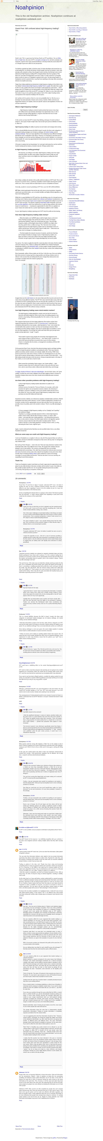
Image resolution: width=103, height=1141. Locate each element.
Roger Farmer (72, 181)
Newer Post (19, 1126)
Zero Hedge (72, 225)
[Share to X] (41, 474)
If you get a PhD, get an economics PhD (81, 39)
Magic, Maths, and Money (75, 210)
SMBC (70, 251)
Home (39, 1126)
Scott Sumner (72, 183)
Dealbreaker (72, 202)
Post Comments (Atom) (28, 1129)
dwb (20, 849)
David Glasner (72, 127)
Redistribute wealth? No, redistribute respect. (76, 50)
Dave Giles (72, 237)
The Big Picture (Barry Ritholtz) (77, 220)
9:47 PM (28, 741)
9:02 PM (26, 836)
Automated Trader (45, 202)
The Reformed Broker (74, 222)
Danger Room (72, 266)
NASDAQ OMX (34, 246)
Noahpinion (29, 7)
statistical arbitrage (20, 133)
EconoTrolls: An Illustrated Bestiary (80, 73)
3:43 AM (28, 686)
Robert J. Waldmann (74, 179)
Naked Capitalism (73, 212)
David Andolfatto (73, 123)
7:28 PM (27, 614)
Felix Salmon (72, 204)
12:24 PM (24, 849)
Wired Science (72, 249)
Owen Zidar (72, 175)
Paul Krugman (72, 177)
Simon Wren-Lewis (74, 185)
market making (49, 132)
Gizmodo (71, 265)
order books (30, 298)
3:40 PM (32, 528)
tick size (18, 452)
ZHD (24, 504)
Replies (23, 501)
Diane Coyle (72, 129)
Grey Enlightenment (24, 663)
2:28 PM (30, 504)
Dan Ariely (71, 276)
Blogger (65, 1137)
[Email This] (38, 474)
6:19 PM (36, 827)
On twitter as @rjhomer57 (26, 827)
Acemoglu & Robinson (74, 115)
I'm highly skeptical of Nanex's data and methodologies (29, 371)
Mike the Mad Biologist (75, 259)
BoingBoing (72, 268)
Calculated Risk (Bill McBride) (76, 200)
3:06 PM (24, 551)
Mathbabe (71, 278)
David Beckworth (73, 125)
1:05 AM (32, 795)
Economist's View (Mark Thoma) (77, 137)
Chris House (72, 121)
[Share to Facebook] (42, 474)
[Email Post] (35, 473)
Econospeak (72, 141)
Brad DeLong (72, 117)
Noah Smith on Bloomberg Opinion (78, 28)
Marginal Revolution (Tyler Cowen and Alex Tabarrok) (77, 169)
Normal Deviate (73, 257)
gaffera (54, 1137)
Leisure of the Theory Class (76, 166)
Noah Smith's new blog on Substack (78, 29)
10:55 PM (30, 763)
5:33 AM (30, 904)
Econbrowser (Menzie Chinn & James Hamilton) (76, 131)
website (37, 248)
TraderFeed (72, 223)
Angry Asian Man (73, 275)
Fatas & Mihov (72, 146)
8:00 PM (33, 663)
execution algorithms (23, 204)
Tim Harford (72, 189)
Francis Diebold (73, 232)
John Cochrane (73, 161)
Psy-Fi (70, 216)
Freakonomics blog (74, 148)
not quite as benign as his (42, 60)
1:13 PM (30, 647)
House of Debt (72, 155)
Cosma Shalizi (72, 239)
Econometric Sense (74, 235)
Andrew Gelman (73, 241)
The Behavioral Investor (75, 218)
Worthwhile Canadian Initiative (76, 194)
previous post (44, 323)
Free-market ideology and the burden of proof (81, 85)
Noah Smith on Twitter (74, 31)
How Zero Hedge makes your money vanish (80, 61)
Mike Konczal (72, 171)
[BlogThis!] (39, 474)
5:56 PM (27, 1072)
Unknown (21, 1072)
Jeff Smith (71, 157)
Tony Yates (72, 192)
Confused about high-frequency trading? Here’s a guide (35, 86)
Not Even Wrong (73, 255)
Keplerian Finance (73, 208)
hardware (49, 199)
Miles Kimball (72, 173)
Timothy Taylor (72, 191)
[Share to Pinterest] (44, 474)
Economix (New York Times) (76, 139)
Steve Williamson (73, 187)
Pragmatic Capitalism (74, 214)
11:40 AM (28, 953)
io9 (70, 263)
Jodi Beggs (72, 159)
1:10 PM (30, 709)
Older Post (59, 1126)
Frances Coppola (73, 206)
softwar (42, 199)
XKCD (70, 247)
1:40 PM (28, 482)
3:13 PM (30, 585)
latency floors (33, 453)
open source (34, 200)
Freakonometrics (73, 233)
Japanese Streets (73, 261)
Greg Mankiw (72, 153)
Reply (20, 498)
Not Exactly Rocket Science (76, 253)
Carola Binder (72, 119)
